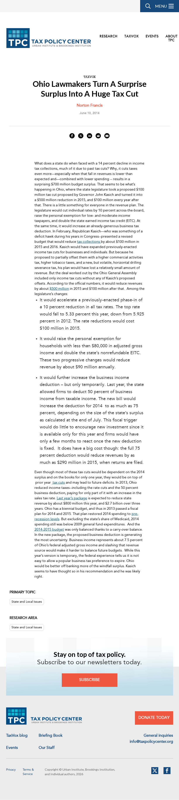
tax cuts (58, 483)
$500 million (59, 289)
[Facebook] (167, 773)
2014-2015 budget (49, 530)
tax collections (89, 242)
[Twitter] (154, 773)
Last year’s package (72, 498)
